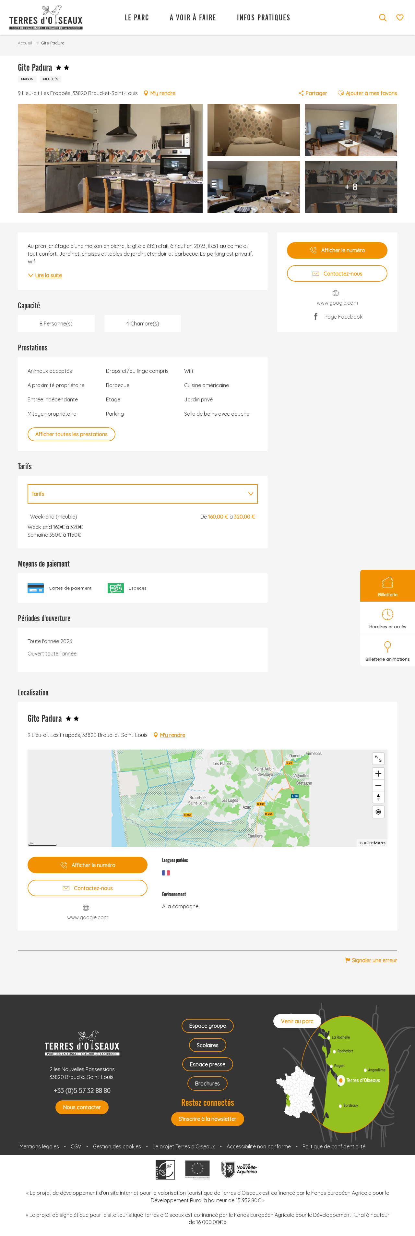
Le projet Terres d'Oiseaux (184, 1146)
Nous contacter (82, 1107)
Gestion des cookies (117, 1146)
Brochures (207, 1083)
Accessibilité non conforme (259, 1146)
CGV (76, 1146)
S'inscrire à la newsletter (207, 1119)
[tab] (136, 494)
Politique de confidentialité (333, 1146)
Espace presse (207, 1064)
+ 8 (351, 186)
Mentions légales (39, 1146)
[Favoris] (401, 17)
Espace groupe (207, 1025)
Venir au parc (297, 1021)
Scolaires (208, 1045)
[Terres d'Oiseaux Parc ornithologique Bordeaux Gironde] (43, 17)
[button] (383, 17)
